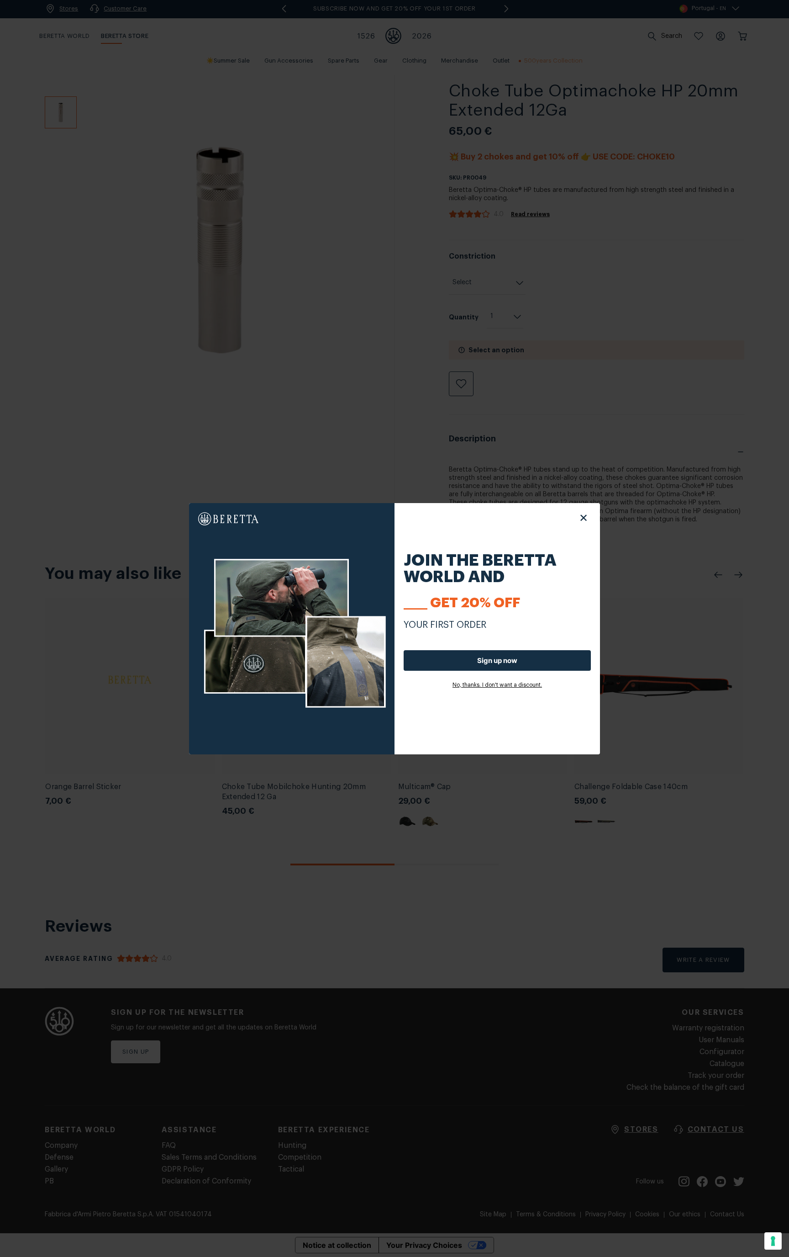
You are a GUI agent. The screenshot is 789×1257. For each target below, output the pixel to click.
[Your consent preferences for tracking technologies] (773, 1241)
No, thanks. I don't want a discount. (497, 685)
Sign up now (497, 660)
